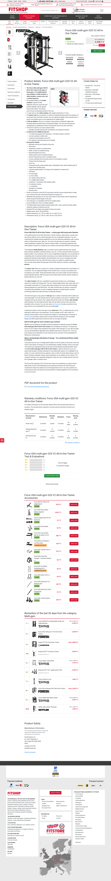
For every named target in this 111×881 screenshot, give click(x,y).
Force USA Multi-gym (47, 27)
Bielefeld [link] (23, 800)
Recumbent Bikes (80, 817)
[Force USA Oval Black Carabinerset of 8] (29, 569)
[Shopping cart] (102, 10)
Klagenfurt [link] (19, 825)
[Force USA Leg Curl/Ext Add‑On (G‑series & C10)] (29, 535)
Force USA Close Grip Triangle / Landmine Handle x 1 (42, 558)
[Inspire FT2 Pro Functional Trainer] (34, 644)
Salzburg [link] (27, 825)
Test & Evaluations (13, 96)
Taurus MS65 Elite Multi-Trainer (48, 698)
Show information (30, 752)
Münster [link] (9, 810)
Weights (77, 813)
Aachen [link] (9, 800)
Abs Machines (79, 830)
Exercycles (78, 819)
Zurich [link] (22, 835)
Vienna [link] (33, 825)
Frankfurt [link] (25, 804)
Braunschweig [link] (16, 802)
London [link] (15, 820)
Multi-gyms (31, 27)
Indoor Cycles (79, 811)
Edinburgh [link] (33, 818)
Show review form (52, 476)
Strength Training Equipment (29, 17)
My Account (98, 1)
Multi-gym (38, 27)
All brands (78, 842)
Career (19, 1)
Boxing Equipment (80, 815)
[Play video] (64, 98)
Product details (12, 81)
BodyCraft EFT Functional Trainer (48, 651)
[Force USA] (22, 31)
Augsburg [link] (14, 800)
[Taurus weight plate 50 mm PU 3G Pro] (29, 520)
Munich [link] (34, 808)
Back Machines (79, 832)
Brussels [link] (15, 840)
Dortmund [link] (28, 802)
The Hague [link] (24, 829)
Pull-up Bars (78, 834)
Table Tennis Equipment (81, 807)
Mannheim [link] (29, 808)
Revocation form (46, 808)
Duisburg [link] (16, 804)
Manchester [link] (20, 820)
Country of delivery (80, 1)
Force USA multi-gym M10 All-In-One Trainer (51, 688)
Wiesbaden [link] (29, 812)
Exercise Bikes (79, 796)
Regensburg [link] (22, 810)
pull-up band (57, 304)
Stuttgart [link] (23, 812)
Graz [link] (8, 825)
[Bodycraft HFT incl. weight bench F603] (34, 672)
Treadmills (78, 798)
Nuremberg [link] (15, 810)
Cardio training (12, 17)
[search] (63, 10)
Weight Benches (79, 809)
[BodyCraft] (43, 654)
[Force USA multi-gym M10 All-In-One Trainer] (34, 690)
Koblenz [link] (9, 808)
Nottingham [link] (27, 820)
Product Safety (12, 106)
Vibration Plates (79, 839)
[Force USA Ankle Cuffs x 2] (29, 576)
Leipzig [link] (19, 808)
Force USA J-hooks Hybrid (42, 598)
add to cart (98, 51)
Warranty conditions (14, 92)
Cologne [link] (14, 808)
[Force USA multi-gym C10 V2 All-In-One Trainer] (34, 634)
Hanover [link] (15, 806)
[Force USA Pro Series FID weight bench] (29, 504)
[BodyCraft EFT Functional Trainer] (34, 653)
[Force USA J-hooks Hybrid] (29, 600)
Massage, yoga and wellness (82, 17)
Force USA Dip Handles (41, 526)
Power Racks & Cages (81, 826)
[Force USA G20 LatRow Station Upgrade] (29, 512)
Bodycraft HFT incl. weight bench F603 (50, 670)
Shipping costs (46, 806)
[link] (86, 116)
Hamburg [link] (10, 806)
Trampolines (78, 804)
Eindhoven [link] (30, 829)
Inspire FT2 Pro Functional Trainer (48, 642)
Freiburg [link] (31, 804)
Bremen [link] (22, 802)
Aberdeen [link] (10, 818)
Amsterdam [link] (10, 829)
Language (90, 1)
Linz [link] (24, 825)
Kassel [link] (31, 806)
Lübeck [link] (23, 808)
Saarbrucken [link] (10, 812)
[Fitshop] (18, 10)
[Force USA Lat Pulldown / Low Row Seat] (29, 543)
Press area (59, 816)
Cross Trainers (79, 794)
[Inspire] (43, 645)
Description (11, 85)
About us (58, 803)
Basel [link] (8, 835)
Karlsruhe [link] (26, 806)
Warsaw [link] (9, 853)
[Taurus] (43, 626)
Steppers (77, 824)
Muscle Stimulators (80, 836)
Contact (24, 1)
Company (10, 1)
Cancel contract (55, 793)
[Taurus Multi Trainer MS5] (34, 662)
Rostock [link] (28, 810)
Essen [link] (20, 804)
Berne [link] (12, 835)
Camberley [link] (27, 818)
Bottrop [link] (9, 802)
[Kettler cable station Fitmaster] (34, 709)
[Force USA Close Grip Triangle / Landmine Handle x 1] (29, 560)
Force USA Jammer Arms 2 (42, 549)
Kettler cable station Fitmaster (47, 707)
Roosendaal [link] (10, 831)
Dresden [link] (33, 802)
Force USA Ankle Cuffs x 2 (42, 575)
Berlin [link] (19, 800)
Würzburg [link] (10, 814)
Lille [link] (8, 844)
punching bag (28, 316)
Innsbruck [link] (13, 825)
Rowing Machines (80, 800)
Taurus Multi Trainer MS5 (46, 661)
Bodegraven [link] (17, 829)
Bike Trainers (78, 821)
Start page (8, 27)
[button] (10, 32)
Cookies (44, 803)
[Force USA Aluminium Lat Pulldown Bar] (29, 584)
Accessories (11, 99)
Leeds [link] (14, 818)
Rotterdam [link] (17, 831)
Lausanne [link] (17, 835)
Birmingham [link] (20, 818)
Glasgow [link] (9, 820)
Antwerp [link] (9, 840)
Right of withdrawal (61, 806)
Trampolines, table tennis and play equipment (55, 17)
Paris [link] (11, 844)
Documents (11, 88)
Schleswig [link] (17, 812)
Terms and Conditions (48, 801)
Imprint (15, 1)
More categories (98, 17)
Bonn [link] (32, 800)
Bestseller (10, 103)
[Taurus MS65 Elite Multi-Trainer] (34, 699)
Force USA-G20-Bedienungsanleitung (38, 387)
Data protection (60, 801)
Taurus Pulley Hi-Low (44, 679)
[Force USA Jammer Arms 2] (29, 551)
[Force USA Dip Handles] (29, 528)
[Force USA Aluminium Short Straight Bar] (29, 592)
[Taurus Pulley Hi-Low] (34, 681)
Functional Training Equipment (83, 828)
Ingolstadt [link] (21, 806)
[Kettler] (43, 710)
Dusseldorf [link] (10, 804)
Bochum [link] (28, 800)
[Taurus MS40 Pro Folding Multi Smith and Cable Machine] (34, 624)
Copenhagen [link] (10, 849)
